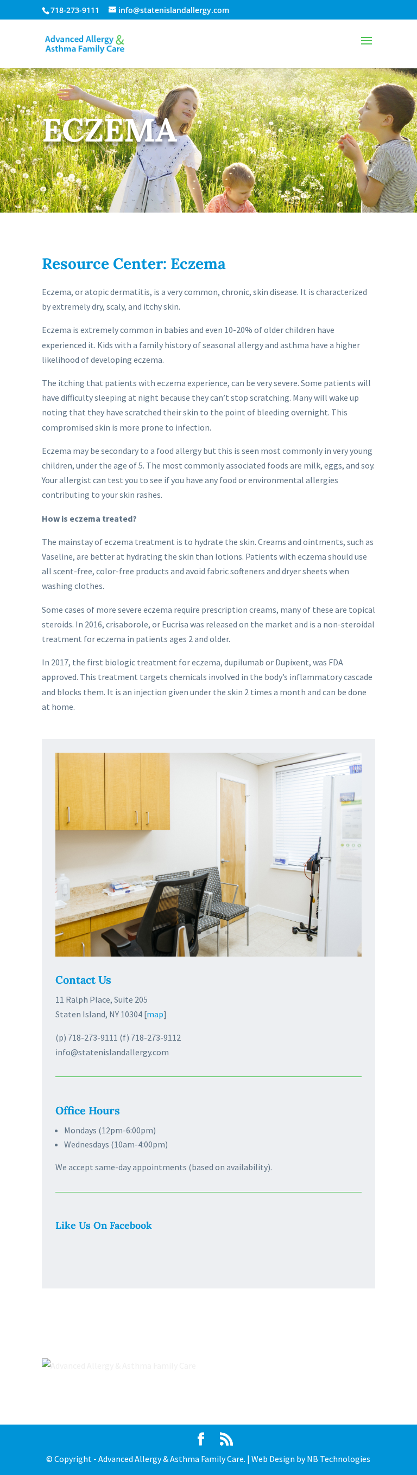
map (155, 1014)
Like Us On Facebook (103, 1225)
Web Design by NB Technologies (310, 1458)
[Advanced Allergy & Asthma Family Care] (208, 953)
